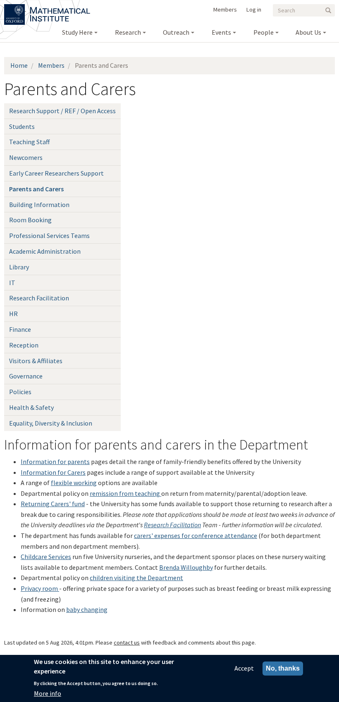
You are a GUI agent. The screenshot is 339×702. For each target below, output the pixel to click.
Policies (20, 392)
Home (19, 65)
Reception (23, 345)
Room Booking (30, 220)
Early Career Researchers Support (56, 173)
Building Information (39, 204)
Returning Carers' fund (53, 504)
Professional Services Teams (49, 235)
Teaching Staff (29, 142)
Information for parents (55, 461)
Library (19, 267)
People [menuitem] (263, 32)
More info (47, 693)
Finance (20, 329)
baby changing (86, 609)
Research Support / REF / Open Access (62, 111)
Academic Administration (45, 251)
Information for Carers (53, 472)
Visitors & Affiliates (35, 361)
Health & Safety (31, 407)
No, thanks (283, 668)
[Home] (60, 8)
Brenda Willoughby (186, 567)
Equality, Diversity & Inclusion (50, 423)
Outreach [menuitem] (176, 32)
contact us (127, 642)
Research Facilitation (39, 298)
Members (225, 9)
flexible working (74, 482)
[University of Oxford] (15, 8)
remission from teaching (125, 493)
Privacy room (40, 588)
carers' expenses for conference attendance (195, 535)
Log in (253, 9)
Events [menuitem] (221, 32)
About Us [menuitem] (308, 32)
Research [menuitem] (128, 32)
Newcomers (26, 157)
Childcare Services (46, 556)
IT (12, 282)
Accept (244, 668)
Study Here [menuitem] (77, 32)
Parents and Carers (36, 189)
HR (13, 313)
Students (22, 126)
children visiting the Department (136, 577)
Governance (26, 376)
